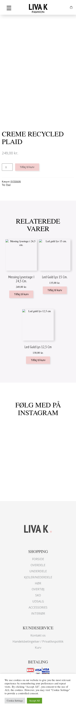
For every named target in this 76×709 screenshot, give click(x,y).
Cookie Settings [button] (15, 700)
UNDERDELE (38, 571)
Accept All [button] (34, 700)
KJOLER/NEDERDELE (38, 577)
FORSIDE (38, 559)
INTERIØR (16, 181)
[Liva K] (38, 528)
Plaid (8, 184)
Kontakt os (38, 635)
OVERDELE (38, 565)
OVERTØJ (38, 589)
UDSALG (38, 601)
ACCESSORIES (38, 607)
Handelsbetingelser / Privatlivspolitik (38, 641)
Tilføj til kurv (27, 167)
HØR (38, 583)
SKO (38, 595)
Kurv (38, 648)
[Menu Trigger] (9, 8)
